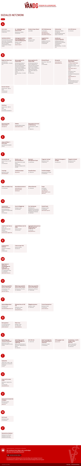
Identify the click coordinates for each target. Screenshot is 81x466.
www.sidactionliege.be (45, 33)
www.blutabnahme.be (72, 76)
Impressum (68, 464)
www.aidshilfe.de (45, 32)
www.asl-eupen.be (18, 44)
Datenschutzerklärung (75, 464)
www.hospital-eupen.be (72, 68)
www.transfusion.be (58, 63)
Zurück (3, 19)
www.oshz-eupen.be (5, 291)
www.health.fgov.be (18, 188)
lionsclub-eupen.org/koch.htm (7, 232)
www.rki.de (44, 193)
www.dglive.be (4, 126)
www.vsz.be (4, 404)
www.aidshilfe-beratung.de (46, 34)
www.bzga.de (17, 190)
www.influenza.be (45, 190)
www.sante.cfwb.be (18, 189)
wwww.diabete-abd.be (19, 126)
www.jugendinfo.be (31, 231)
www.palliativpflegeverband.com (7, 308)
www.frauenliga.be (5, 173)
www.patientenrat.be (18, 309)
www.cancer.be (57, 341)
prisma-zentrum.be (45, 308)
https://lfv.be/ (17, 172)
